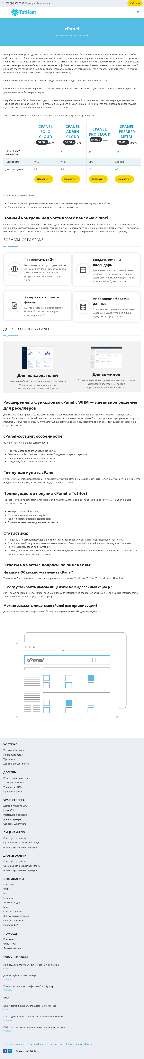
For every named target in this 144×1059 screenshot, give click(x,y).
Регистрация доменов (15, 778)
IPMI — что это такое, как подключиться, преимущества (34, 1027)
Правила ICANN (11, 925)
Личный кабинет (12, 948)
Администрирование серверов (20, 847)
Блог (5, 893)
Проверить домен (13, 791)
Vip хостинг (9, 759)
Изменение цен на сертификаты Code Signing (28, 986)
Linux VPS (8, 810)
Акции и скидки (11, 902)
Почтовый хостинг (13, 754)
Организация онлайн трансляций (21, 842)
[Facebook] (5, 1051)
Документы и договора (16, 916)
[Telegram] (10, 1051)
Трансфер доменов (13, 782)
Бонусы (7, 907)
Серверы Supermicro (14, 823)
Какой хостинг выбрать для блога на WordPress (29, 1005)
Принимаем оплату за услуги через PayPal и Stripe (31, 964)
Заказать (43, 179)
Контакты (8, 884)
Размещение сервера (15, 814)
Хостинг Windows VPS (15, 805)
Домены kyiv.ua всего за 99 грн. (20, 975)
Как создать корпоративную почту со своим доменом (33, 1016)
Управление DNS (12, 787)
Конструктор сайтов (14, 838)
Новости (8, 898)
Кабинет (135, 3)
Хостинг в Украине (13, 750)
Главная (60, 35)
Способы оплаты (12, 911)
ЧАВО (6, 889)
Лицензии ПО (73, 35)
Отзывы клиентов (13, 920)
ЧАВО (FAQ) (9, 943)
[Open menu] (138, 12)
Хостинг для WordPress (16, 763)
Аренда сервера (12, 819)
